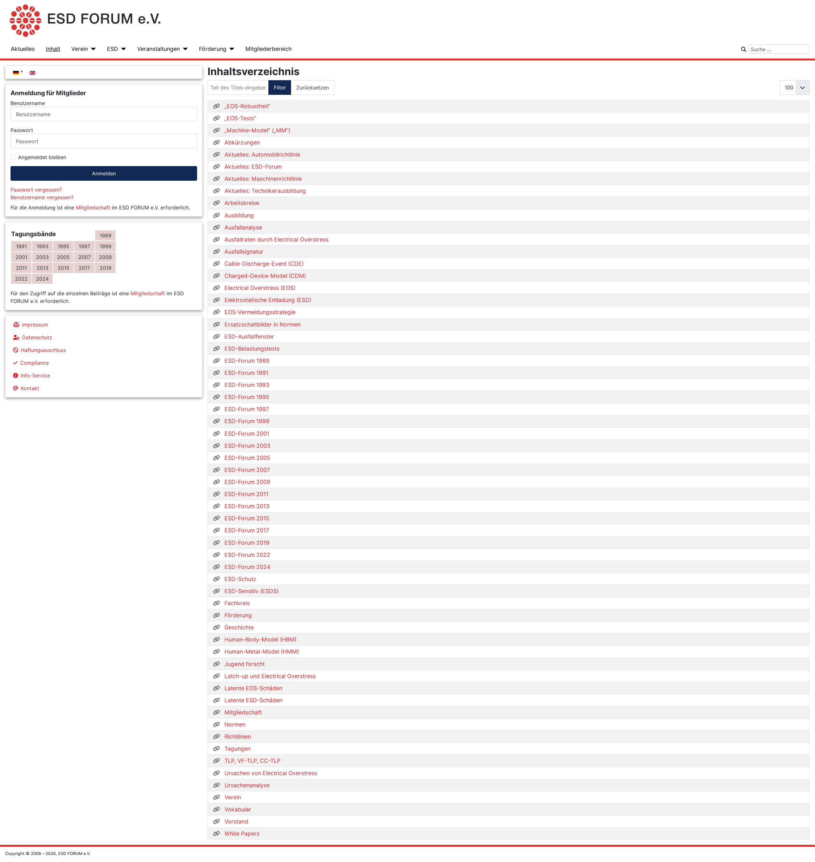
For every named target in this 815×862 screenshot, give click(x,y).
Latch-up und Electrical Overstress (270, 676)
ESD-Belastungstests (252, 348)
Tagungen (237, 748)
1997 (84, 246)
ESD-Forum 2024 (247, 567)
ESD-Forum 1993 (246, 385)
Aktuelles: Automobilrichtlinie (262, 154)
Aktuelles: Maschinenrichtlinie (263, 178)
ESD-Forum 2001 (246, 433)
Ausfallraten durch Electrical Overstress (276, 239)
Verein (79, 49)
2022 (21, 279)
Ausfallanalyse (243, 227)
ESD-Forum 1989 (246, 360)
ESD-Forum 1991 (246, 372)
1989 (105, 235)
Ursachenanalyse (247, 785)
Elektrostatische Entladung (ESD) (267, 300)
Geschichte (239, 627)
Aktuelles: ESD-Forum (253, 166)
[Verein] (92, 49)
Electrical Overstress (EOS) (259, 287)
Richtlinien (237, 736)
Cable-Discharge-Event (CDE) (264, 263)
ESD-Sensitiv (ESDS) (251, 591)
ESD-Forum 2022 (247, 554)
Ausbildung (239, 215)
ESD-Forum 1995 (246, 397)
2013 (42, 268)
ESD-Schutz (240, 579)
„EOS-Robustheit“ (247, 106)
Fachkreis (237, 603)
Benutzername (28, 103)
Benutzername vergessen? (42, 197)
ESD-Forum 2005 (247, 457)
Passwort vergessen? (36, 189)
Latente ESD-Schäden (253, 700)
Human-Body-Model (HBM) (260, 639)
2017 (84, 268)
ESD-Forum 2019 (246, 542)
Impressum (35, 324)
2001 (21, 257)
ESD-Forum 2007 (247, 469)
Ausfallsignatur (243, 251)
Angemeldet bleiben (42, 157)
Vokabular (237, 809)
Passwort (22, 130)
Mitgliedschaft (93, 207)
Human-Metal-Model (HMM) (261, 651)
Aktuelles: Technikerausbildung (265, 190)
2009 (105, 257)
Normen (234, 724)
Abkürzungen (242, 142)
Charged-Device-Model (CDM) (265, 275)
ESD (112, 49)
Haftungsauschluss (43, 350)
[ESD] (122, 49)
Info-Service (35, 375)
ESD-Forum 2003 (247, 445)
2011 (21, 268)
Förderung (212, 49)
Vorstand (236, 821)
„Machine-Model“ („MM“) (257, 130)
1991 (21, 246)
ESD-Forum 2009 (247, 482)
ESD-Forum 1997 (246, 409)
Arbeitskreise (241, 203)
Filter (280, 87)
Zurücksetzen (312, 87)
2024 (42, 279)
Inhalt (53, 49)
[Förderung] (230, 49)
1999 (105, 246)
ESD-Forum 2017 (246, 530)
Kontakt (30, 388)
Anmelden (104, 173)
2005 (63, 257)
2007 (84, 257)
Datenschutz (37, 337)
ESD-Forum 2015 (246, 518)
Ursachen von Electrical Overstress (270, 773)
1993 (42, 246)
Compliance (34, 363)
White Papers (241, 833)
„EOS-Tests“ (240, 118)
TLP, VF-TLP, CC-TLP (252, 760)
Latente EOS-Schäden (253, 688)
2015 (63, 268)
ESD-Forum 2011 (246, 494)
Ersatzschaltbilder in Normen (262, 324)
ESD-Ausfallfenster (249, 336)
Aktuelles (23, 49)
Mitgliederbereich (268, 49)
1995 (63, 246)
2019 (105, 268)
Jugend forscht (244, 664)
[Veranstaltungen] (184, 49)
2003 (42, 257)
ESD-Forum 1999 (246, 421)
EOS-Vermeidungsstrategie (259, 312)
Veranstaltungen (158, 49)
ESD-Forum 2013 (246, 506)
